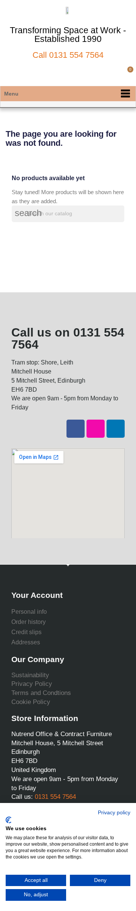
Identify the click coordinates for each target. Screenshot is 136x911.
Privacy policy (114, 812)
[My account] (114, 73)
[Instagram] (96, 429)
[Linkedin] (116, 429)
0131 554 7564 (76, 55)
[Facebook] (75, 429)
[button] (101, 73)
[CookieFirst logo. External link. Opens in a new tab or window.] (8, 820)
